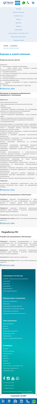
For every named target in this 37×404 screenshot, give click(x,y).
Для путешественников (10, 291)
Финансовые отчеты (9, 333)
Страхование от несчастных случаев (13, 308)
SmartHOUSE (6, 286)
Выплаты (5, 326)
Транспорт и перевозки (10, 301)
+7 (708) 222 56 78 (8, 388)
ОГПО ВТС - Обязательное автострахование (15, 279)
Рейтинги (5, 328)
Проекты (18, 26)
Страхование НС (7, 288)
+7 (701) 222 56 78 (8, 385)
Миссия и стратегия (18, 12)
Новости (18, 19)
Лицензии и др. (18, 16)
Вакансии (18, 23)
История (18, 9)
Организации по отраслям (10, 311)
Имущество (6, 303)
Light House (6, 283)
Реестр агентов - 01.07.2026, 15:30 (18, 33)
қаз (18, 1)
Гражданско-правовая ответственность (14, 313)
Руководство (18, 29)
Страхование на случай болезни (12, 306)
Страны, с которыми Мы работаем (12, 338)
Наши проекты (7, 336)
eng (17, 4)
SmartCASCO (6, 281)
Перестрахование (8, 323)
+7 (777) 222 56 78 (8, 382)
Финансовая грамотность (18, 36)
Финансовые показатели (10, 331)
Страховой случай (18, 40)
